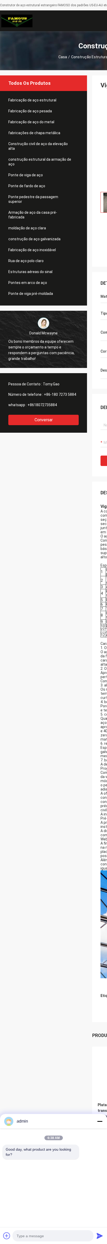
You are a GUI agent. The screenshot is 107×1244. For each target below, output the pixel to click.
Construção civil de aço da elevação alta (38, 146)
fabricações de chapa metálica (34, 133)
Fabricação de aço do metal (31, 122)
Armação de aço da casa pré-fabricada (32, 214)
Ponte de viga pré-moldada (30, 293)
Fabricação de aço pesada (30, 111)
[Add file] (6, 1235)
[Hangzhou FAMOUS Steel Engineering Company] (16, 21)
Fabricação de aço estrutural (32, 100)
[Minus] (100, 1121)
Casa (62, 57)
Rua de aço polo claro (26, 261)
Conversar (44, 419)
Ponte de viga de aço (25, 175)
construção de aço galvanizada (34, 239)
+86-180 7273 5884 (60, 394)
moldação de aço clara (27, 228)
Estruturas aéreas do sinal (30, 272)
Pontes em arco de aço (27, 283)
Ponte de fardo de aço (26, 186)
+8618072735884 (42, 405)
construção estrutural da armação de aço (39, 161)
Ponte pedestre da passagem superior (33, 199)
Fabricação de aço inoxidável (32, 250)
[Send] (100, 1235)
